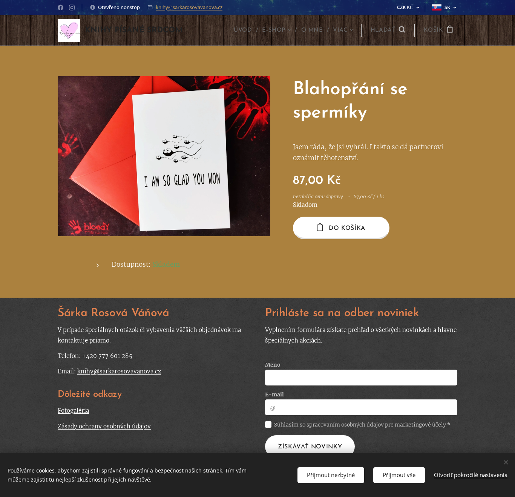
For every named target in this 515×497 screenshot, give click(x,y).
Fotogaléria (73, 410)
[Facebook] (60, 7)
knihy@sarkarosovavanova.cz (189, 7)
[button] (388, 30)
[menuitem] (245, 30)
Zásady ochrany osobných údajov (104, 426)
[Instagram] (72, 7)
